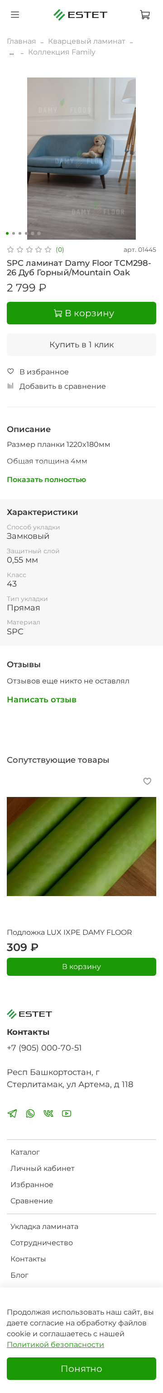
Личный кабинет (42, 1168)
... (12, 52)
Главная (21, 41)
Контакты (28, 1259)
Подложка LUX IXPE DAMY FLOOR (69, 932)
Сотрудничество (41, 1242)
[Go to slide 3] (20, 233)
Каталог (25, 1152)
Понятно (81, 1368)
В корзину (81, 966)
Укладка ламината (44, 1226)
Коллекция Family (62, 52)
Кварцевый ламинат (86, 41)
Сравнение (31, 1201)
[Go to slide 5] (32, 233)
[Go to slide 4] (26, 233)
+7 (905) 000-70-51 (44, 1047)
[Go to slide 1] (7, 233)
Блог (19, 1275)
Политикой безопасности (55, 1344)
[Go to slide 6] (39, 233)
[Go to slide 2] (13, 233)
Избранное (31, 1184)
